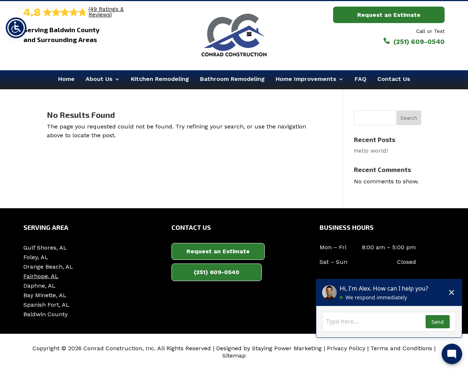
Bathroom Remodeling (232, 78)
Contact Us (393, 78)
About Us (99, 78)
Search (408, 118)
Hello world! (371, 150)
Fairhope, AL (40, 276)
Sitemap (234, 355)
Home (66, 78)
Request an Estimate (388, 14)
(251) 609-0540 (216, 272)
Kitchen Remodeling (160, 78)
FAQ (360, 78)
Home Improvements (306, 78)
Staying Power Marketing (287, 348)
